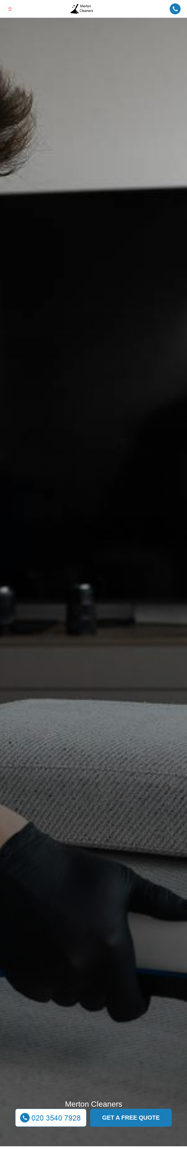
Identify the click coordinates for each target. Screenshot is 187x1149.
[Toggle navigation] (10, 8)
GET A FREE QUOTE (131, 1117)
